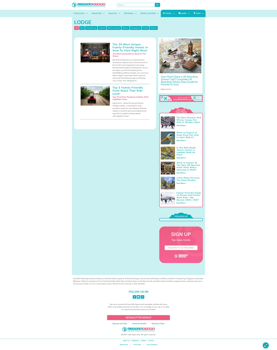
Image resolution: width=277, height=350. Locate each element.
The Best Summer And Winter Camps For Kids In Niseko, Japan (189, 120)
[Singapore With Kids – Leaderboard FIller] (181, 98)
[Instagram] (142, 297)
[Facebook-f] (134, 297)
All (76, 28)
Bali (82, 28)
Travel (145, 28)
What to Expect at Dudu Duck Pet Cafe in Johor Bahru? (188, 135)
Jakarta (102, 28)
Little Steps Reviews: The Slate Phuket (188, 179)
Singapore (135, 28)
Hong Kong (91, 28)
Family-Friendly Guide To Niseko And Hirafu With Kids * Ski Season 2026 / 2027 (189, 196)
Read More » (181, 125)
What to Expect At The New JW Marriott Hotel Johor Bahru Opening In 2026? (188, 166)
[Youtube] (138, 297)
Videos (154, 28)
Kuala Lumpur (114, 28)
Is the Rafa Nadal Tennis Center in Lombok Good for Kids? (186, 151)
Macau (126, 28)
